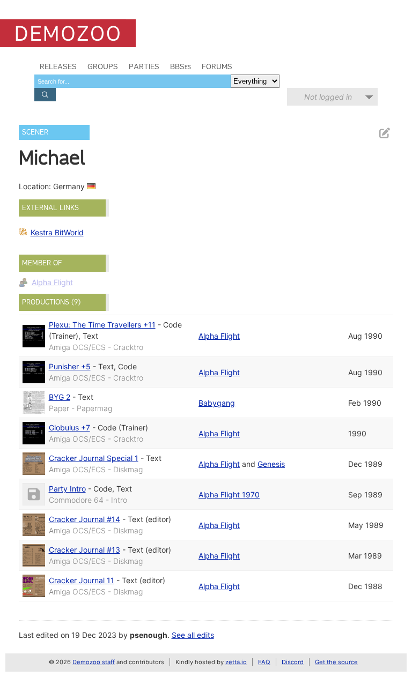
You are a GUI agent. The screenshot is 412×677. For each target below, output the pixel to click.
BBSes (180, 66)
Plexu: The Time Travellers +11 (102, 324)
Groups (102, 66)
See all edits (193, 634)
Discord (293, 662)
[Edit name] (384, 133)
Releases (58, 66)
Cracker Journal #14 (84, 519)
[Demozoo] (68, 33)
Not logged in (328, 96)
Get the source (336, 662)
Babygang (216, 402)
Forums (217, 66)
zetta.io (236, 662)
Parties (144, 66)
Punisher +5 (70, 366)
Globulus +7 (69, 427)
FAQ (264, 662)
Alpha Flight (52, 282)
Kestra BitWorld (57, 232)
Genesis (271, 463)
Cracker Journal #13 (84, 549)
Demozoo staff (93, 662)
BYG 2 (59, 396)
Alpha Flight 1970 (229, 494)
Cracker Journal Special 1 (93, 458)
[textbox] (132, 81)
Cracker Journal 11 (81, 580)
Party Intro (67, 488)
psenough (148, 634)
